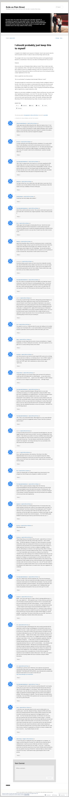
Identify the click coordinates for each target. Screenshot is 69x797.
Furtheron (18, 537)
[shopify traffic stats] (8, 785)
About (12, 34)
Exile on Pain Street (15, 7)
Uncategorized (26, 115)
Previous (57, 38)
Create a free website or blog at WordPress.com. (25, 792)
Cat (17, 324)
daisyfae (18, 241)
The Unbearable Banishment (22, 161)
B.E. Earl (18, 141)
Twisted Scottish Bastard (21, 123)
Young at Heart (19, 372)
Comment (49, 777)
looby (18, 339)
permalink (46, 115)
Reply (18, 135)
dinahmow (18, 181)
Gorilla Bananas (20, 196)
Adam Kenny (19, 738)
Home (7, 34)
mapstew (18, 504)
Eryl (17, 223)
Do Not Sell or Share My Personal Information (44, 792)
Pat (17, 470)
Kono (18, 707)
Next (61, 38)
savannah (18, 354)
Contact (16, 34)
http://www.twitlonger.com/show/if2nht (25, 674)
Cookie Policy (26, 794)
